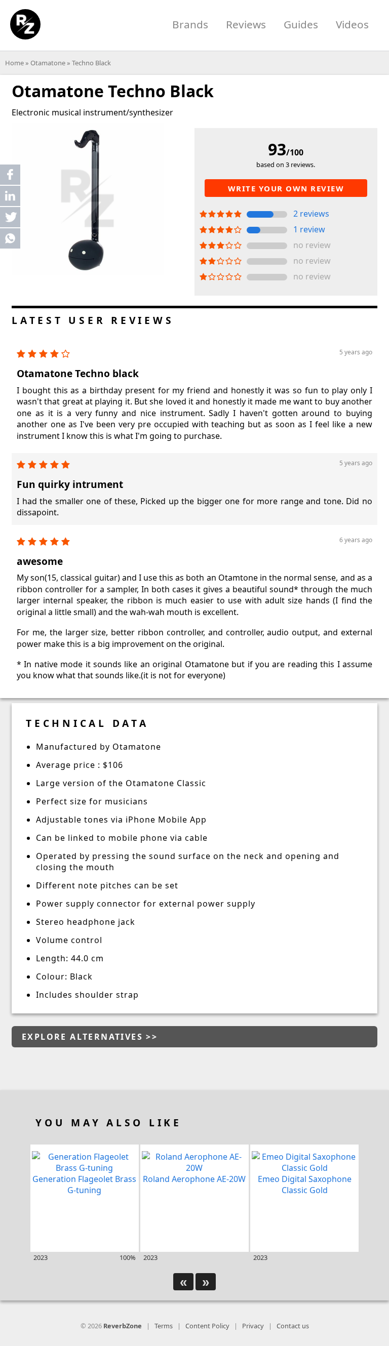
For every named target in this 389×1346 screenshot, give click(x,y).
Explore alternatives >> (90, 1036)
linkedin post (11, 198)
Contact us (293, 1325)
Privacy (253, 1325)
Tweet (10, 217)
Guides (301, 24)
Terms (163, 1325)
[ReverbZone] (25, 24)
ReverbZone (122, 1325)
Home (14, 62)
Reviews (246, 24)
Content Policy (207, 1325)
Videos (352, 24)
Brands (190, 24)
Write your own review (286, 188)
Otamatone (47, 62)
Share (10, 175)
